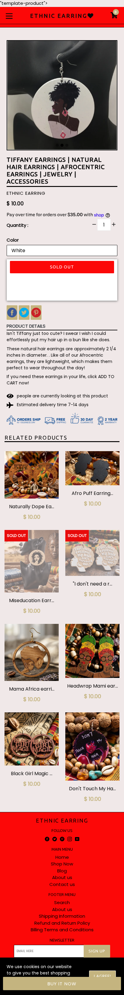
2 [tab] (62, 145)
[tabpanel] (62, 96)
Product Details (26, 326)
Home (62, 857)
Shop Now (62, 864)
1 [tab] (57, 145)
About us (62, 877)
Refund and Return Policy (62, 923)
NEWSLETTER (62, 940)
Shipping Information (62, 916)
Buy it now (62, 984)
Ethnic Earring (62, 820)
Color (13, 240)
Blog (62, 871)
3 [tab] (66, 145)
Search (62, 902)
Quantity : (17, 225)
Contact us (62, 884)
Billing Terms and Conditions (62, 929)
